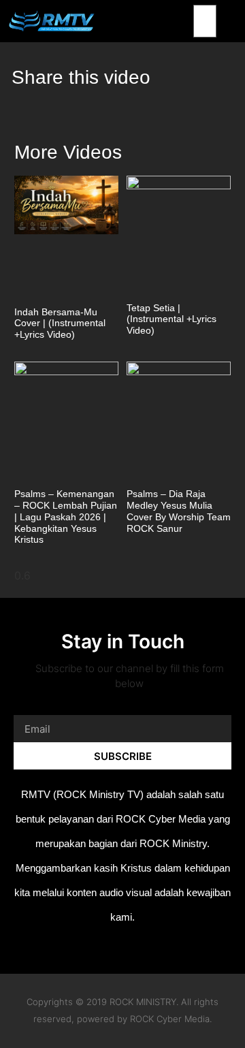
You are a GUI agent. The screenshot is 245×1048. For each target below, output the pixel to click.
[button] (236, 21)
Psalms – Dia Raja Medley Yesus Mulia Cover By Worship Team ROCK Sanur (179, 510)
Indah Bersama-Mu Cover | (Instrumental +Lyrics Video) (59, 323)
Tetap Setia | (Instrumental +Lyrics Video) (171, 319)
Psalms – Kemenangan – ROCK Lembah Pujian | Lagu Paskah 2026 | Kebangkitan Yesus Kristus (65, 516)
